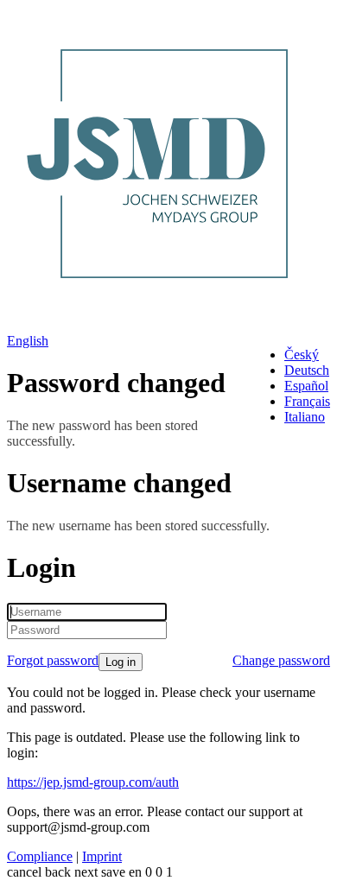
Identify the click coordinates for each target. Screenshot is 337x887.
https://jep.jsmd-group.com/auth (93, 782)
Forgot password (53, 660)
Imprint (102, 856)
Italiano (304, 416)
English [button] (27, 340)
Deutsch (306, 370)
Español (306, 385)
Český (301, 354)
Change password (281, 660)
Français (307, 401)
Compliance (40, 856)
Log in (120, 662)
